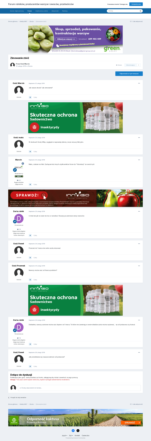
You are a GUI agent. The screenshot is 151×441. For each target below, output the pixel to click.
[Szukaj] (140, 11)
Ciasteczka (85, 435)
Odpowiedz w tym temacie (129, 73)
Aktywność (55, 11)
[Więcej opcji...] (139, 83)
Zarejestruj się (136, 4)
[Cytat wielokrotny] (30, 97)
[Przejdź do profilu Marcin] (19, 167)
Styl (70, 435)
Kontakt (77, 435)
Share (119, 65)
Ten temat (132, 11)
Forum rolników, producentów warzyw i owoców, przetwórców (41, 4)
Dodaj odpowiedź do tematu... (31, 388)
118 (19, 229)
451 (19, 180)
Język (64, 435)
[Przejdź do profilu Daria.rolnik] (19, 218)
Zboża (30, 66)
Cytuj (35, 97)
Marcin (18, 160)
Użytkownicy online (41, 11)
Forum (30, 11)
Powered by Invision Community (75, 438)
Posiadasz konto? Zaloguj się (117, 4)
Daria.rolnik (18, 211)
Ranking (64, 11)
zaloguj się (47, 377)
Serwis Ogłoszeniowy (17, 11)
